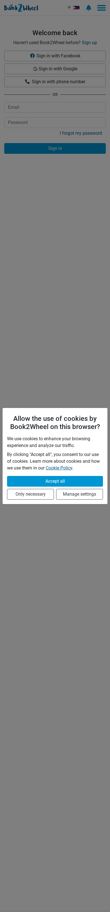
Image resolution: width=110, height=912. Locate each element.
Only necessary (31, 494)
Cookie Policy (59, 468)
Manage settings (79, 494)
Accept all (55, 481)
